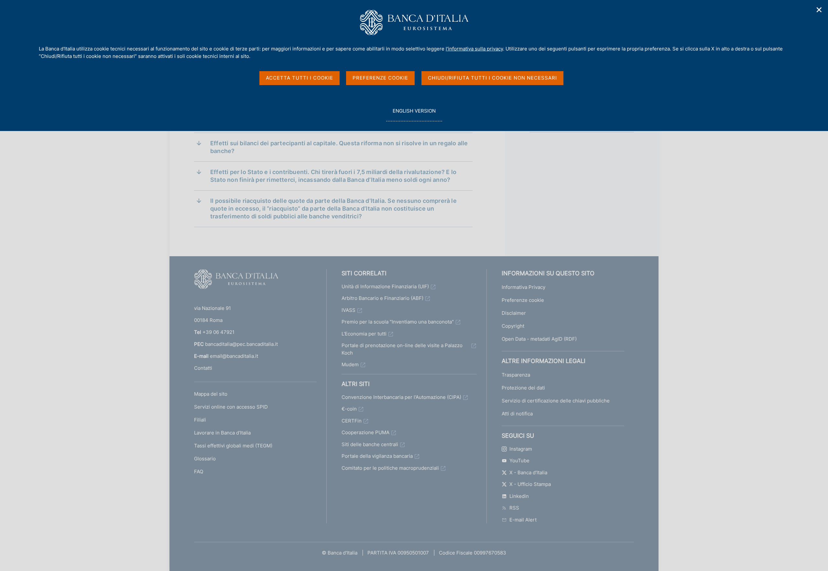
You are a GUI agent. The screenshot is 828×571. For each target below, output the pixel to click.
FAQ (198, 471)
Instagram (520, 449)
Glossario (205, 459)
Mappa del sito (210, 394)
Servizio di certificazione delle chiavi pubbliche (556, 401)
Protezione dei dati (523, 388)
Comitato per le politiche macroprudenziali (390, 468)
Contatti (203, 368)
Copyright (513, 326)
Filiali (200, 420)
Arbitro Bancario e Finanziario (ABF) (382, 298)
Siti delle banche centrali (370, 444)
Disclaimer (514, 313)
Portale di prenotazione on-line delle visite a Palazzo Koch (402, 349)
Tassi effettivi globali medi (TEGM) (233, 446)
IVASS (348, 310)
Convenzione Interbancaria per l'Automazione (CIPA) (401, 397)
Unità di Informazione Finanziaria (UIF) (385, 286)
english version (414, 114)
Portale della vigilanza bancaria (377, 456)
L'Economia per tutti (364, 334)
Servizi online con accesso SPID (231, 407)
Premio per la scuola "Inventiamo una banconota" (398, 322)
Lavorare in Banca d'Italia (222, 433)
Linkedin (519, 496)
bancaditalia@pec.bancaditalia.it (241, 344)
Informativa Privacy (523, 287)
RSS (514, 508)
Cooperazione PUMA (365, 432)
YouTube (519, 460)
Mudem (350, 364)
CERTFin (352, 421)
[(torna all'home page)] (236, 280)
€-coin (349, 409)
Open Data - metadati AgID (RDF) (539, 339)
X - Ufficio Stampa (530, 484)
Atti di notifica (517, 414)
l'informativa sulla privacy (474, 49)
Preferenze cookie (523, 300)
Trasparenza (516, 375)
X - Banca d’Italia (528, 472)
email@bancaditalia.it (234, 356)
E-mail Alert (523, 520)
